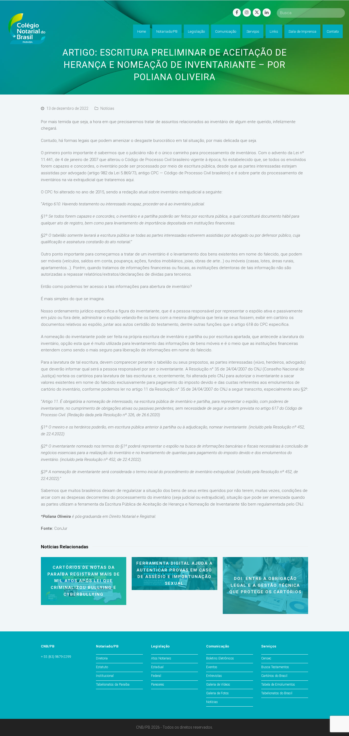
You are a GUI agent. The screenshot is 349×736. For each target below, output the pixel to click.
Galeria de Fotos (217, 693)
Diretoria (102, 658)
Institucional (105, 676)
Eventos (211, 667)
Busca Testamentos (275, 667)
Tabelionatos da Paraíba (113, 684)
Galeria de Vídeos (218, 684)
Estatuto (102, 667)
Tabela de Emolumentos (278, 684)
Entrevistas (214, 676)
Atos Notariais (161, 658)
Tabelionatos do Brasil (276, 693)
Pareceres (157, 684)
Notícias (107, 108)
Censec (266, 658)
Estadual (157, 667)
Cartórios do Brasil (274, 676)
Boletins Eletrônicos (220, 658)
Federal (156, 676)
